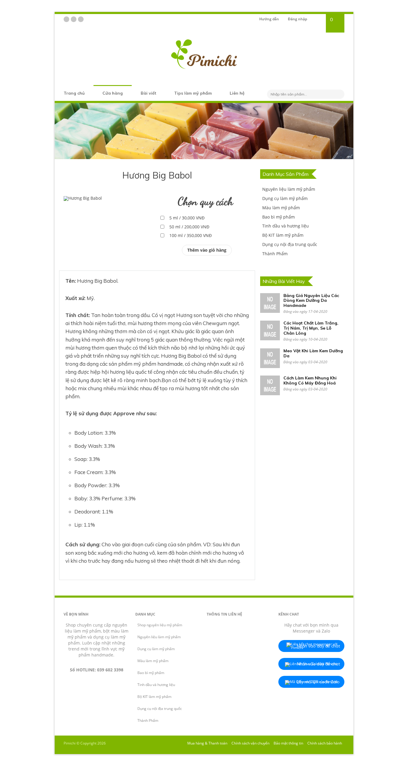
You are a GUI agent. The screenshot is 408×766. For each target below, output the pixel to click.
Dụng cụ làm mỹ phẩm (285, 198)
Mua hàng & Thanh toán (207, 743)
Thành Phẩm (275, 253)
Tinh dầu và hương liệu (285, 226)
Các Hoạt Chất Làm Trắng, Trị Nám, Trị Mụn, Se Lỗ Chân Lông (310, 328)
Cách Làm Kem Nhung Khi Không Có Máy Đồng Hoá (310, 380)
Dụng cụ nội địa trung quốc (289, 244)
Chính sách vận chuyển (250, 743)
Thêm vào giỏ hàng (206, 250)
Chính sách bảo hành (324, 743)
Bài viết (148, 93)
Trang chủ (74, 93)
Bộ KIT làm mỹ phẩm (282, 235)
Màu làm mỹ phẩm (281, 207)
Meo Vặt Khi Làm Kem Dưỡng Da (313, 353)
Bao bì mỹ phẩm (278, 217)
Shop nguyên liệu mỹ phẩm (159, 624)
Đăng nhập (297, 18)
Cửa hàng (112, 93)
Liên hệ (237, 93)
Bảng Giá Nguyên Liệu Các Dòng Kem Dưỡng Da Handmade (311, 300)
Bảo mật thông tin (288, 743)
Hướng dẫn (269, 18)
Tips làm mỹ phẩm (193, 93)
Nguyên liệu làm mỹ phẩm (288, 189)
